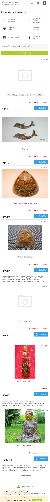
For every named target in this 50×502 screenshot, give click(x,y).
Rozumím (37, 500)
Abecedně (26, 46)
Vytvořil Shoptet (27, 486)
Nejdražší (16, 46)
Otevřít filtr (25, 53)
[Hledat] (31, 3)
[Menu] (44, 3)
